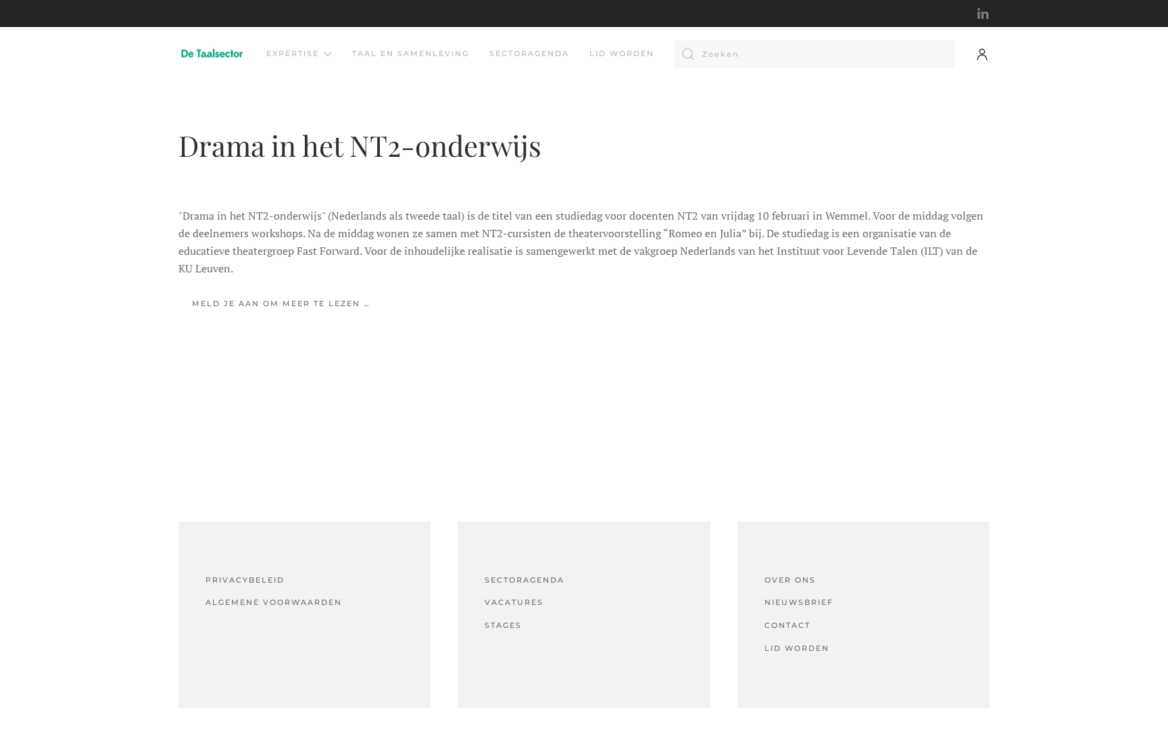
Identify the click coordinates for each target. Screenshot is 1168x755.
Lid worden (621, 53)
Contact (787, 625)
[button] (982, 54)
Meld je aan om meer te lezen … (281, 303)
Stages (503, 625)
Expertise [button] (292, 53)
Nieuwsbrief (798, 602)
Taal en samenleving (410, 53)
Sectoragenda (529, 53)
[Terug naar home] (212, 54)
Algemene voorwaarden (273, 602)
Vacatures (514, 602)
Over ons (790, 580)
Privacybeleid (245, 580)
